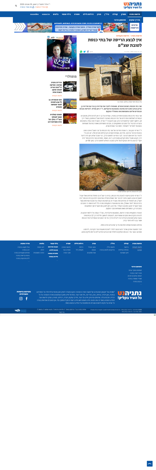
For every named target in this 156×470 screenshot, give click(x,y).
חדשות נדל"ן (111, 247)
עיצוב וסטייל (92, 247)
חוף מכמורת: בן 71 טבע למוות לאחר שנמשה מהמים (55, 103)
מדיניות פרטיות (59, 309)
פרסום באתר (70, 309)
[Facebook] (88, 51)
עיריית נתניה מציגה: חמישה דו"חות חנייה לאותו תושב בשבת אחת (56, 87)
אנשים (94, 250)
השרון (123, 14)
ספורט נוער (66, 250)
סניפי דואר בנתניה (136, 273)
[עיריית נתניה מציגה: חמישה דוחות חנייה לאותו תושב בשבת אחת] (70, 86)
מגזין (99, 14)
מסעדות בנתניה (53, 253)
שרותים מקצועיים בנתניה (22, 253)
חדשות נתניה (134, 14)
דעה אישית (40, 247)
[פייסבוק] (26, 298)
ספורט (77, 14)
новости (46, 14)
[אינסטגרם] (21, 298)
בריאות (126, 247)
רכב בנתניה (26, 250)
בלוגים (55, 14)
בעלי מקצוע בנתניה (24, 247)
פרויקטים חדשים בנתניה (107, 250)
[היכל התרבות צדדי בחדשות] (62, 53)
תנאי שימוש (48, 309)
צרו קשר (61, 312)
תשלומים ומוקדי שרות (135, 270)
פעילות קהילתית (123, 250)
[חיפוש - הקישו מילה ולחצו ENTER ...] (16, 5)
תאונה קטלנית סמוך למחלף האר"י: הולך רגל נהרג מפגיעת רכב (55, 118)
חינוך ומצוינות (124, 253)
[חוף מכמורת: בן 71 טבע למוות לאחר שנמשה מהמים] (70, 103)
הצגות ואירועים (53, 247)
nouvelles (34, 14)
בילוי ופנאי (66, 14)
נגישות (40, 309)
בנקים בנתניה (137, 281)
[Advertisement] (62, 165)
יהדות (42, 250)
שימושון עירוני (120, 20)
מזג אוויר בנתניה (26, 7)
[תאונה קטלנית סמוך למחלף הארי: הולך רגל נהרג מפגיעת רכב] (70, 118)
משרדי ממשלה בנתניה (135, 279)
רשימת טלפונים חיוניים (135, 276)
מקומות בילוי (79, 250)
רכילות (81, 247)
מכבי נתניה (66, 253)
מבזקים (139, 250)
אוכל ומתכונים (91, 253)
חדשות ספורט (66, 247)
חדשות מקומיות (137, 247)
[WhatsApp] (81, 51)
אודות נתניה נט (81, 309)
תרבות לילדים (53, 250)
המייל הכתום (40, 7)
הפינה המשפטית (38, 253)
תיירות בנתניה (53, 257)
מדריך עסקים (134, 20)
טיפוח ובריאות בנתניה (23, 255)
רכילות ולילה (88, 14)
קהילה (115, 14)
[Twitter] (84, 51)
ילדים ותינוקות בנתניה (23, 258)
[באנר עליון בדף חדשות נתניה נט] (78, 26)
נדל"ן (106, 14)
